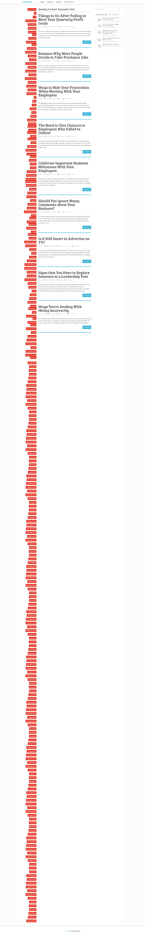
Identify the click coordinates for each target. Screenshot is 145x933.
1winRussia (32, 56)
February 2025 (31, 431)
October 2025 (31, 400)
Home (42, 2)
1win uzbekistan (30, 52)
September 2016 (31, 811)
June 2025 (32, 415)
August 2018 (32, 725)
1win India (32, 38)
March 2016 (32, 834)
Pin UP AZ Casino (30, 264)
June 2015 (32, 868)
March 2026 (32, 382)
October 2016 (31, 808)
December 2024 (31, 438)
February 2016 (31, 838)
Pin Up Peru (32, 283)
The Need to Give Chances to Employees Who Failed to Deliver (61, 129)
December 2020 (31, 619)
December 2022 (31, 529)
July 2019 (32, 683)
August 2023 (32, 498)
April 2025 (32, 423)
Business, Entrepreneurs (31, 138)
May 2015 (32, 872)
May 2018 (32, 736)
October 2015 (31, 853)
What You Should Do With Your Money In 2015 (110, 38)
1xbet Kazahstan (30, 78)
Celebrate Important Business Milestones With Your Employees (63, 166)
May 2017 (32, 781)
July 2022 (32, 547)
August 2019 (32, 679)
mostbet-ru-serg (30, 246)
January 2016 (31, 842)
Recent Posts (115, 14)
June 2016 (32, 823)
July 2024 (32, 457)
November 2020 (31, 623)
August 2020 (32, 634)
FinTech (33, 168)
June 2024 (32, 461)
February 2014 (31, 921)
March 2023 (32, 517)
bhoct (33, 112)
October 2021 (31, 581)
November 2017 (31, 759)
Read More (87, 42)
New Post (32, 249)
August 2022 (32, 544)
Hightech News (31, 185)
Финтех (33, 347)
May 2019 (32, 691)
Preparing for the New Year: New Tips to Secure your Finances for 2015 (109, 32)
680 (34, 101)
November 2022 (31, 532)
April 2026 (32, 378)
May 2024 (32, 464)
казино (33, 332)
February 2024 (31, 476)
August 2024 (32, 453)
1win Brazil (32, 28)
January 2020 (31, 661)
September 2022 (31, 540)
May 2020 (32, 645)
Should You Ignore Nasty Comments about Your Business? (58, 204)
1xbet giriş (32, 75)
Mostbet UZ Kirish (30, 242)
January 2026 (31, 389)
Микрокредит (32, 336)
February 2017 (31, 793)
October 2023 (31, 491)
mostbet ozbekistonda (32, 233)
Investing (32, 189)
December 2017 (31, 755)
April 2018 (32, 740)
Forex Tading (31, 171)
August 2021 (32, 589)
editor (41, 27)
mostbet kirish (31, 228)
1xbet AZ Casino (30, 63)
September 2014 (31, 894)
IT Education (31, 193)
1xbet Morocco (31, 86)
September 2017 (31, 766)
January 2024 (31, 480)
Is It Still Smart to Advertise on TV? (64, 240)
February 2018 (31, 747)
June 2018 (32, 732)
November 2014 (31, 887)
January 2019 (31, 706)
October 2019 (31, 672)
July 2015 (32, 864)
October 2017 (31, 762)
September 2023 (31, 495)
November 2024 (31, 442)
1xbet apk (32, 60)
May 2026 (32, 374)
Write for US (69, 2)
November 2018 (31, 713)
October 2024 (31, 446)
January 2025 (31, 434)
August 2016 (32, 815)
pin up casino (31, 276)
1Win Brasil (32, 24)
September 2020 (31, 630)
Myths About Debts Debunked (110, 44)
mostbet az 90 (31, 208)
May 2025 (32, 419)
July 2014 (32, 902)
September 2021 (31, 585)
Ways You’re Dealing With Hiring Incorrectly (60, 308)
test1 (34, 312)
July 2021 (32, 593)
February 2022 (31, 566)
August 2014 (32, 898)
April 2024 (32, 468)
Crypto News (31, 146)
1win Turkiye (31, 48)
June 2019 (32, 687)
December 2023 (31, 483)
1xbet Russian (31, 94)
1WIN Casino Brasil (32, 33)
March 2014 (32, 917)
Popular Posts (103, 14)
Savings (33, 295)
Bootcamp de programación (31, 131)
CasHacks (27, 1)
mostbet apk (32, 204)
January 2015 (31, 879)
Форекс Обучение (31, 351)
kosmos (33, 200)
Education (32, 160)
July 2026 (32, 366)
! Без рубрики (32, 9)
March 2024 (32, 472)
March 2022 (32, 563)
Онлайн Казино (31, 340)
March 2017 (32, 789)
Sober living (32, 302)
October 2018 (31, 717)
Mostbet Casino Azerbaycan (32, 223)
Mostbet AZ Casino (30, 212)
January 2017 (31, 796)
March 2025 (32, 427)
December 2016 (31, 800)
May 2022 (32, 555)
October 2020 (31, 627)
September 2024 (31, 449)
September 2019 (31, 676)
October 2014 (31, 891)
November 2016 (31, 804)
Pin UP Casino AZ (30, 280)
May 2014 (32, 909)
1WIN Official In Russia (31, 43)
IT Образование (31, 197)
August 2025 (32, 408)
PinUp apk (32, 287)
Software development (32, 307)
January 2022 (31, 570)
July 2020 (32, 638)
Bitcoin (33, 116)
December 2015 (31, 845)
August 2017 (32, 770)
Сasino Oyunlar (31, 344)
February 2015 (31, 875)
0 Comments (72, 26)
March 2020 (32, 653)
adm (34, 105)
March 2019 (32, 698)
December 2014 (31, 883)
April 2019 (32, 694)
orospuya (32, 257)
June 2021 (32, 596)
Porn (34, 291)
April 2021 (32, 604)
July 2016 (32, 819)
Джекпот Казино (31, 329)
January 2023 (31, 525)
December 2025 (31, 393)
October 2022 (31, 536)
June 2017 (32, 777)
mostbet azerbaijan (32, 217)
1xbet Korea (32, 82)
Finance (33, 164)
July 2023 (32, 502)
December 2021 (31, 574)
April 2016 (32, 830)
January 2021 (31, 615)
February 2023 (31, 521)
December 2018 (31, 710)
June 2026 (32, 370)
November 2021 (31, 578)
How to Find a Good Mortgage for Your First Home (110, 24)
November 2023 (31, 487)
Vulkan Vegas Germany (32, 324)
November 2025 (31, 397)
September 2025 (31, 404)
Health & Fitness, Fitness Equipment (30, 180)
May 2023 (32, 510)
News (33, 253)
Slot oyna (32, 298)
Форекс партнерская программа (31, 356)
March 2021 (32, 608)
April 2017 (32, 785)
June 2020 (32, 642)
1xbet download (30, 71)
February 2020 (31, 657)
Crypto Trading (31, 150)
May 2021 (32, 600)
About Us (50, 2)
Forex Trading (31, 175)
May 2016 (32, 826)
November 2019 (31, 668)
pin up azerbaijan (30, 268)
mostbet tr (32, 238)
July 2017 (32, 774)
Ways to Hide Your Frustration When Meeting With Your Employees (63, 91)
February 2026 (31, 385)
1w (34, 17)
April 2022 (32, 559)
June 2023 (32, 506)
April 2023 (32, 514)
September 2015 (31, 857)
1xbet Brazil (32, 67)
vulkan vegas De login (31, 317)
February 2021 (31, 612)
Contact (59, 2)
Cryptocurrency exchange (32, 155)
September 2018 (31, 721)
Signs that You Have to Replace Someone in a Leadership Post (64, 274)
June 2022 (32, 551)
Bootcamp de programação (32, 125)
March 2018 (32, 743)
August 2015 (32, 860)
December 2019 (31, 664)
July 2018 (32, 728)
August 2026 (32, 363)
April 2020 (32, 649)
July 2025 (32, 412)
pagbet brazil (31, 261)
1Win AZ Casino (30, 21)
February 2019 (31, 702)
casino (33, 143)
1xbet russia (32, 90)
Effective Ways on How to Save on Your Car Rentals (110, 18)
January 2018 (31, 751)
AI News (33, 109)
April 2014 (32, 913)
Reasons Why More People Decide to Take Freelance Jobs (63, 55)
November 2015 (31, 849)
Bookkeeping (31, 120)
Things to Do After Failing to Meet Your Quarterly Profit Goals (62, 19)
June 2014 (32, 906)
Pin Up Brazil (31, 272)
